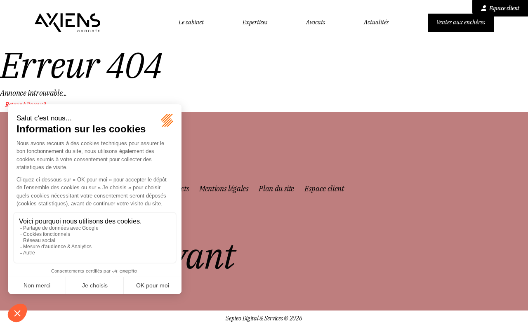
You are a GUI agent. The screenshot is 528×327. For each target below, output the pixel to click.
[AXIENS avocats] (68, 22)
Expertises (255, 22)
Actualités (376, 22)
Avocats (315, 22)
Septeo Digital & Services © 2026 (264, 318)
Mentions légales (223, 188)
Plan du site (276, 188)
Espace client (504, 8)
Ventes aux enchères (460, 22)
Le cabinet (191, 22)
